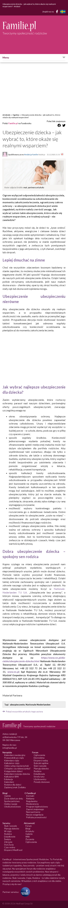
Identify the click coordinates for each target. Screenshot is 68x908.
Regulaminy (31, 801)
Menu (6, 57)
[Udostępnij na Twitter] (63, 125)
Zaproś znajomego (35, 809)
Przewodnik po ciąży (14, 757)
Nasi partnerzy (33, 812)
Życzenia (29, 839)
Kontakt (30, 795)
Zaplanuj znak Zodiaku (15, 787)
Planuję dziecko (41, 768)
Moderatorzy (32, 804)
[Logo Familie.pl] (34, 26)
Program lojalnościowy (37, 806)
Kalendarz (9, 782)
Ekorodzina (39, 757)
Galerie (29, 834)
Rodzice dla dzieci (12, 784)
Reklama (30, 798)
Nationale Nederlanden (38, 704)
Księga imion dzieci (13, 771)
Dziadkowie (39, 774)
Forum (28, 825)
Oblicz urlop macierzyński (16, 765)
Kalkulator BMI (11, 776)
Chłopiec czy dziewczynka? (17, 768)
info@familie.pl (10, 747)
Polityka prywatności (36, 817)
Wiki (27, 836)
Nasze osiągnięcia (34, 814)
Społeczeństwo (12, 801)
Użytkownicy (40, 779)
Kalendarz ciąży (11, 760)
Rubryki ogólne (41, 763)
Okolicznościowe (12, 806)
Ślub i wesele (40, 765)
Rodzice (37, 771)
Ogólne (15, 115)
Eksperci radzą (41, 760)
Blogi (27, 828)
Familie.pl (13, 123)
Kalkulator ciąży (11, 763)
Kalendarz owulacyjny (14, 755)
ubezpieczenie (17, 704)
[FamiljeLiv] (62, 11)
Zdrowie (8, 842)
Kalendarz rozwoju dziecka (17, 774)
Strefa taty (39, 776)
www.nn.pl (13, 671)
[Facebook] (57, 12)
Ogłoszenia (39, 755)
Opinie (7, 795)
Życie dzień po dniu (13, 798)
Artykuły (6, 115)
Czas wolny (9, 847)
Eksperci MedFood (13, 850)
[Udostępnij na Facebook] (59, 125)
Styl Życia (9, 844)
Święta (7, 839)
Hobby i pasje (10, 804)
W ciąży (8, 831)
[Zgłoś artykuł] (62, 154)
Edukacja (8, 779)
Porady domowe (42, 782)
